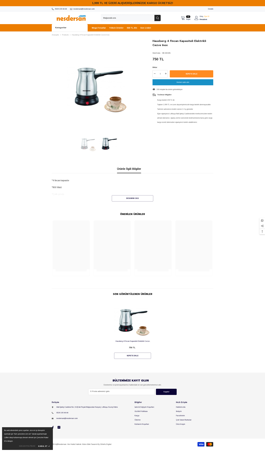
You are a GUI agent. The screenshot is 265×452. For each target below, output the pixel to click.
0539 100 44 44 (61, 9)
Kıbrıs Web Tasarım (89, 444)
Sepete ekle (191, 74)
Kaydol (166, 392)
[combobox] (127, 17)
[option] (98, 85)
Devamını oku (132, 198)
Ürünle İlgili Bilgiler (129, 168)
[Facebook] (53, 427)
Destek (210, 9)
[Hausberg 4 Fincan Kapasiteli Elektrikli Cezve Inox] (132, 319)
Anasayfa (55, 35)
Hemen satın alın (183, 82)
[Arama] (131, 17)
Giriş (201, 16)
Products (65, 35)
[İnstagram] (59, 427)
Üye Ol (206, 16)
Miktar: (155, 67)
